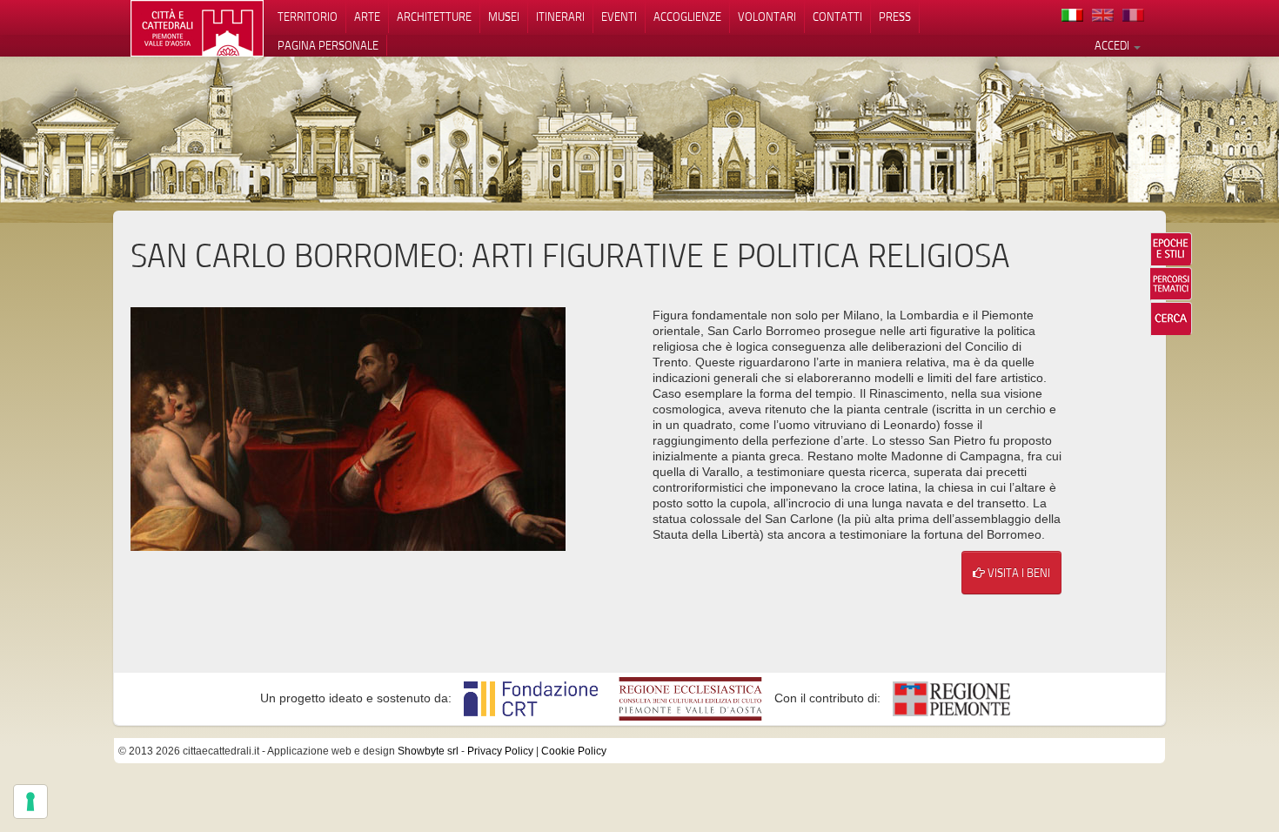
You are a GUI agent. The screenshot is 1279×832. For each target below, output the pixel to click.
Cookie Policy (573, 751)
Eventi (619, 16)
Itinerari (560, 16)
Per (1171, 283)
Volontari (767, 16)
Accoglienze (687, 16)
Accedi (1113, 45)
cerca (1171, 318)
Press (895, 16)
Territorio (308, 16)
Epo (1171, 248)
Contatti (837, 16)
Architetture (434, 16)
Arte (367, 16)
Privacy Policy (500, 751)
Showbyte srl (428, 751)
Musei (503, 16)
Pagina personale (328, 45)
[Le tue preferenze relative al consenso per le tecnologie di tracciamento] (30, 801)
